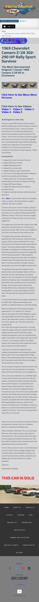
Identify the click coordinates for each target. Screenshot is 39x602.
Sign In (24, 21)
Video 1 (6, 109)
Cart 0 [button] (10, 26)
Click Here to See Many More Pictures (19, 96)
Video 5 (17, 112)
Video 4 (6, 112)
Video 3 (29, 109)
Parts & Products (10, 21)
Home (4, 31)
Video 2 (17, 109)
